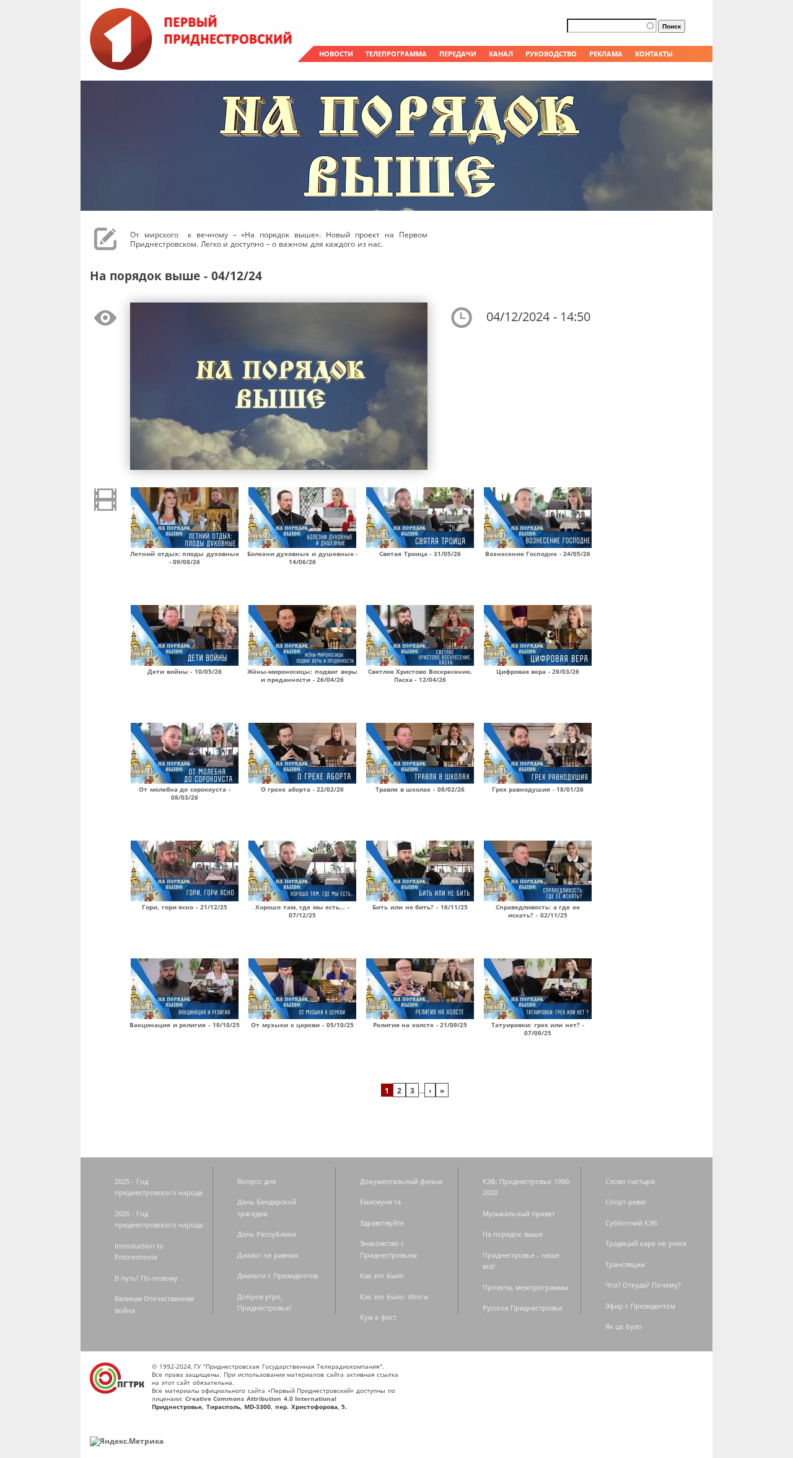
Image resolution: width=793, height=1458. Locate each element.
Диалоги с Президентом (277, 1275)
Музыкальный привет (519, 1213)
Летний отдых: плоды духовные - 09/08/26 (184, 557)
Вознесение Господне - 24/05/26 (538, 553)
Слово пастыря (630, 1181)
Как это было (382, 1275)
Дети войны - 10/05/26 (184, 671)
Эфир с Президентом (640, 1305)
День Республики (267, 1234)
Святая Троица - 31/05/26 (420, 553)
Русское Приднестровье (523, 1307)
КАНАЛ (501, 53)
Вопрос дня (256, 1181)
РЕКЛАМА (606, 53)
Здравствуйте (382, 1222)
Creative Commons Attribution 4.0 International (261, 1398)
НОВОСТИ (336, 53)
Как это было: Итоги (394, 1296)
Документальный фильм (401, 1181)
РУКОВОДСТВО (551, 53)
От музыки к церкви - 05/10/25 (302, 1024)
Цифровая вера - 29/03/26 (538, 671)
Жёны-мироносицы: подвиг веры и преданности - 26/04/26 (302, 675)
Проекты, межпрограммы (526, 1287)
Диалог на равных (268, 1255)
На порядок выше (513, 1234)
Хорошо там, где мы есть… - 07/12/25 (302, 911)
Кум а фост (378, 1317)
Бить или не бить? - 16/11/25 (419, 907)
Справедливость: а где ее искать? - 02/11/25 (538, 911)
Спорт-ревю (625, 1201)
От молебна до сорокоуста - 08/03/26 (184, 793)
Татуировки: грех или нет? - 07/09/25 (537, 1028)
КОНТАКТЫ (654, 53)
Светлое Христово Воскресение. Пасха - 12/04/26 (420, 675)
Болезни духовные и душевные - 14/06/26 (302, 557)
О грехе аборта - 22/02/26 (302, 789)
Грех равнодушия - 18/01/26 (538, 789)
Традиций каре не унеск (646, 1243)
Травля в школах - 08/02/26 (420, 789)
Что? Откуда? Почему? (643, 1284)
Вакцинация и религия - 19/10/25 (184, 1024)
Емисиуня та (380, 1201)
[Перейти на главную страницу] (192, 67)
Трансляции (625, 1264)
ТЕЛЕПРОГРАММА (396, 53)
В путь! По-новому (146, 1278)
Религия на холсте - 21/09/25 (420, 1024)
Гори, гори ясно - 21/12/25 (184, 907)
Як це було (623, 1326)
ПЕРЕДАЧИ (457, 53)
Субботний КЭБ (631, 1222)
